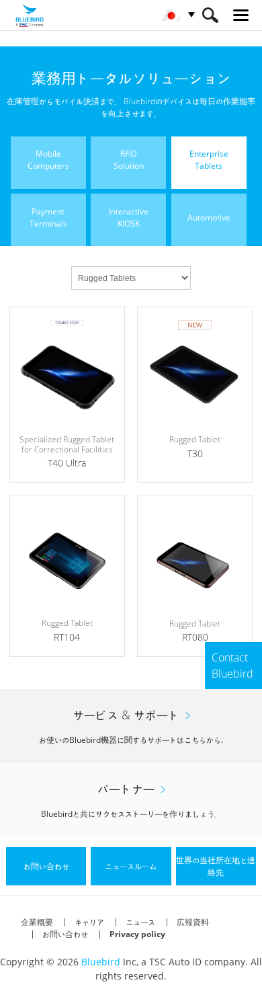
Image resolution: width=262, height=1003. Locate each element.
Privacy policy (137, 934)
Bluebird (100, 961)
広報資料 (193, 922)
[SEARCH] (210, 15)
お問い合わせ (65, 934)
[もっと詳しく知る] (67, 395)
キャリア (89, 922)
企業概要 (37, 922)
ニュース (140, 922)
